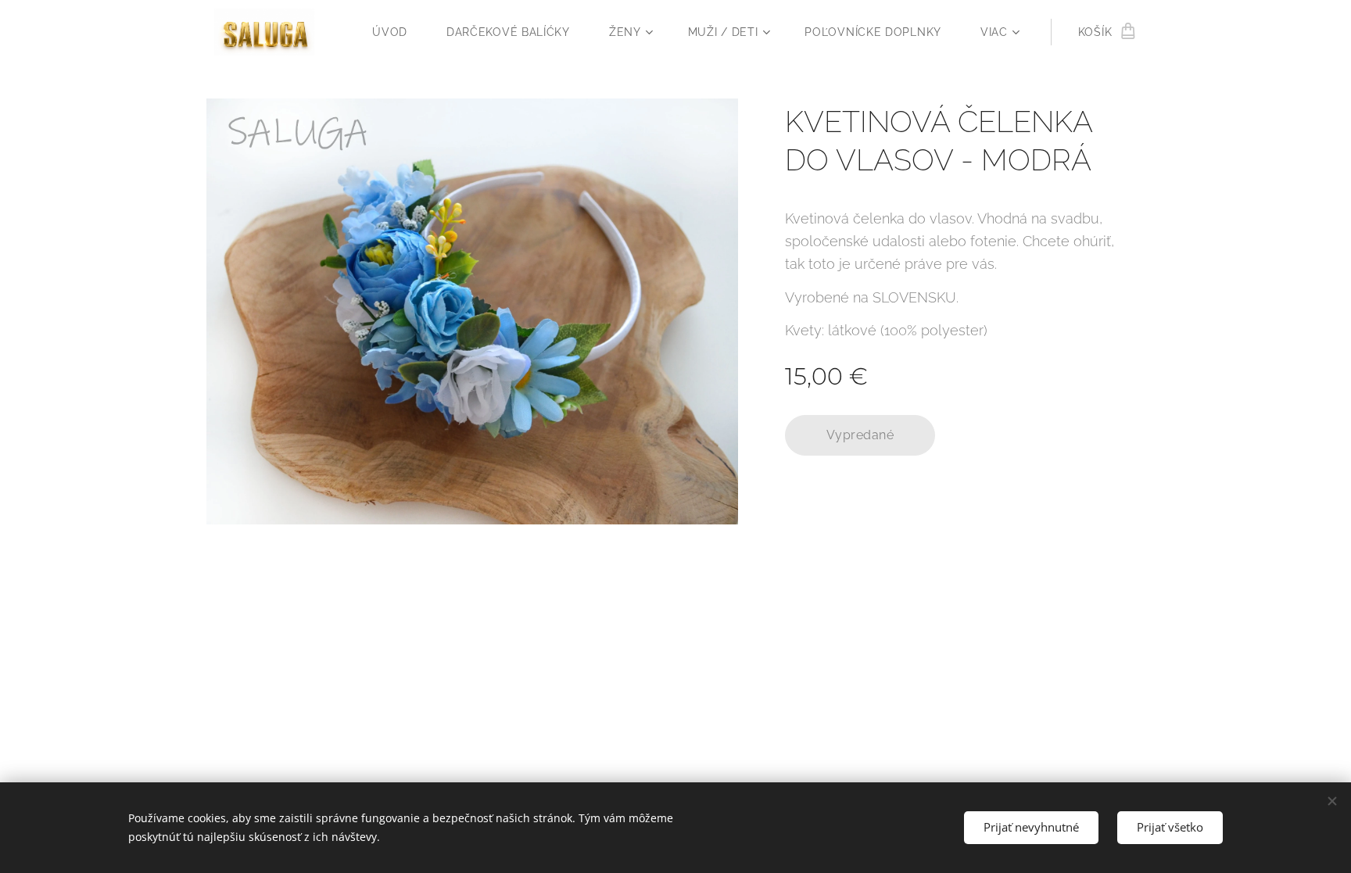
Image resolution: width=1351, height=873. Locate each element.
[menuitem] (397, 32)
